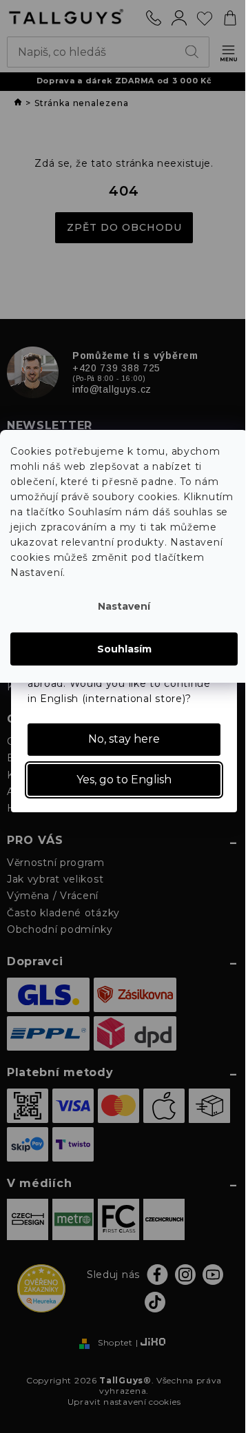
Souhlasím (124, 649)
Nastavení (124, 606)
